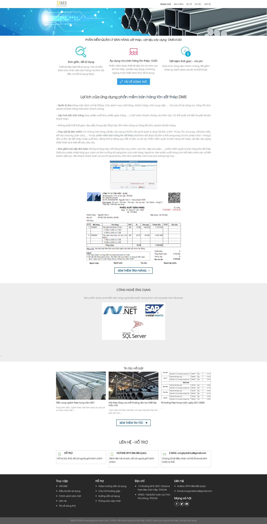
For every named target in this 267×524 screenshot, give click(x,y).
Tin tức (198, 4)
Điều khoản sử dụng (69, 490)
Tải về (189, 4)
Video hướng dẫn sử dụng (112, 486)
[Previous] (61, 387)
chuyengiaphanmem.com (96, 520)
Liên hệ (207, 4)
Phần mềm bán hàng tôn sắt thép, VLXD (131, 520)
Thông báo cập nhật (109, 500)
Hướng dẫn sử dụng (109, 495)
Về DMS (63, 486)
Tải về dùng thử (67, 505)
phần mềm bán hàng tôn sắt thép (148, 96)
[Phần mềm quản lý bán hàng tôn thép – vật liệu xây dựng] (61, 4)
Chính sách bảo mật (70, 495)
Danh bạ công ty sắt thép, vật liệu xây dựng (174, 520)
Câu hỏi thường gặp (109, 490)
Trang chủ (165, 4)
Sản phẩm (178, 4)
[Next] (205, 387)
